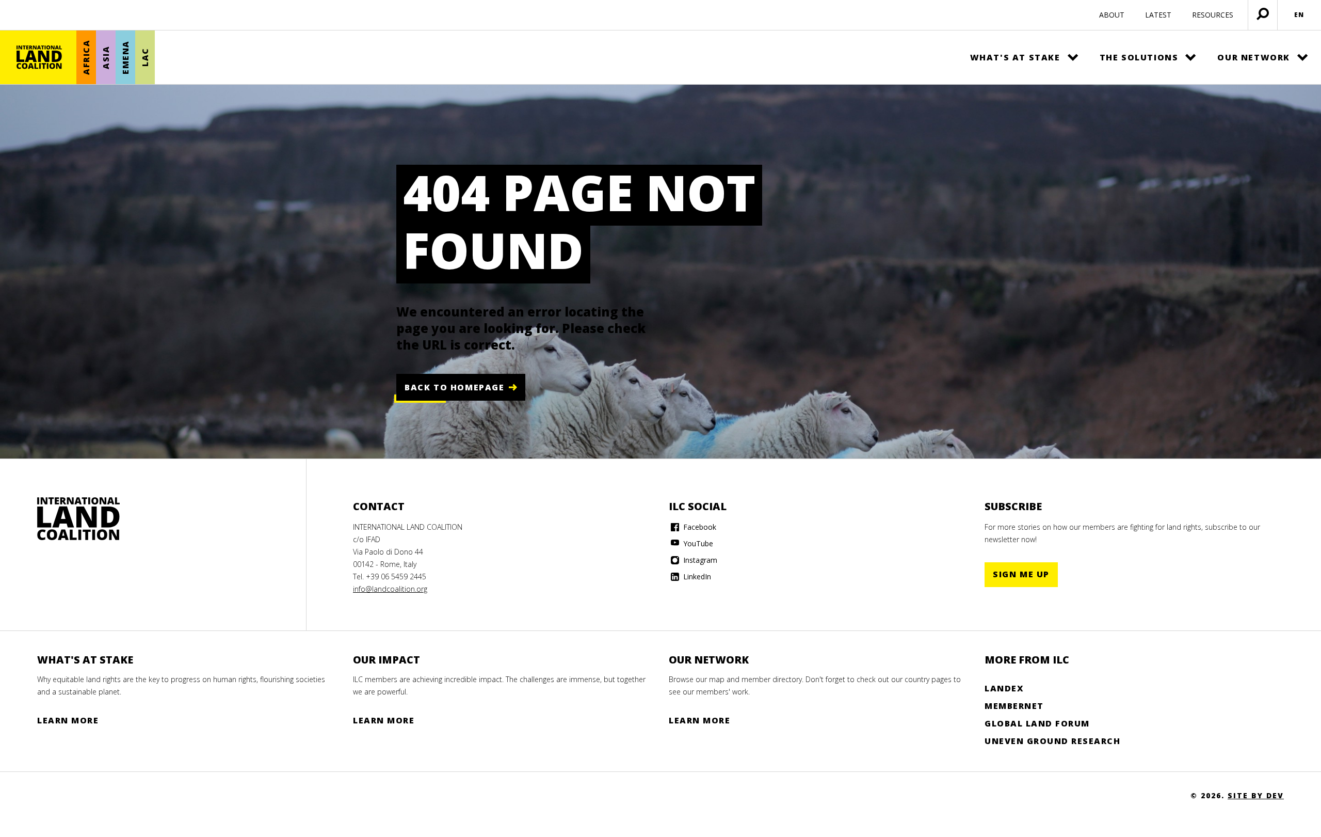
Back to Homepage (455, 387)
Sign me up (1021, 574)
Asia (105, 57)
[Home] (39, 57)
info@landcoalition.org (390, 589)
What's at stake (1015, 57)
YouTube (697, 543)
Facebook (698, 527)
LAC (145, 57)
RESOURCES (1212, 15)
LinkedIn (696, 576)
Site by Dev (1256, 795)
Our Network (1253, 57)
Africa (86, 57)
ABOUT (1111, 15)
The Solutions (1139, 57)
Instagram (699, 560)
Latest (1158, 15)
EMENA (125, 57)
